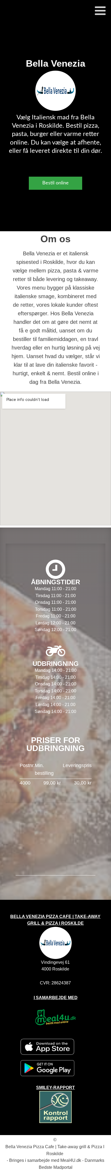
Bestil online (55, 183)
